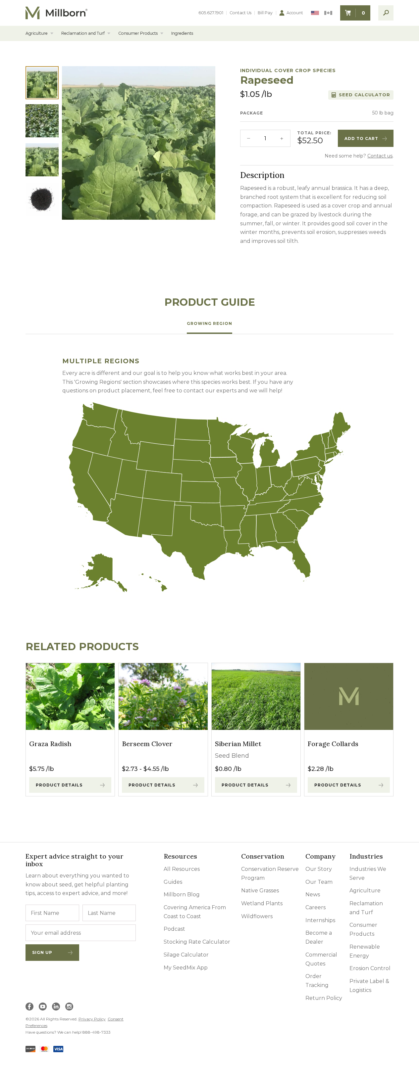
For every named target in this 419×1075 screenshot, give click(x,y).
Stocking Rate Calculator (197, 942)
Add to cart (361, 138)
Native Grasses (260, 890)
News (312, 894)
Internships (320, 920)
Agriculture (37, 33)
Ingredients (182, 33)
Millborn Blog (182, 894)
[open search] (385, 13)
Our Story (318, 869)
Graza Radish (50, 743)
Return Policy (323, 998)
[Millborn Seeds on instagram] (69, 1006)
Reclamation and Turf (83, 33)
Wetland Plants (262, 903)
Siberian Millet (238, 743)
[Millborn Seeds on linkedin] (56, 1006)
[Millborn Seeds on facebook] (29, 1006)
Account (295, 12)
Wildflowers (257, 916)
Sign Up (42, 952)
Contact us (380, 156)
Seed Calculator (364, 94)
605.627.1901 (210, 13)
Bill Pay (265, 13)
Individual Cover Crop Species (288, 70)
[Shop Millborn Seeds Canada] (328, 13)
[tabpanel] (209, 475)
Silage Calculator (186, 955)
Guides (173, 882)
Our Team (319, 882)
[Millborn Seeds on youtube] (43, 1006)
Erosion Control (370, 968)
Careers (315, 907)
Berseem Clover (147, 743)
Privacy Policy (92, 1018)
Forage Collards (333, 743)
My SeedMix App (186, 967)
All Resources (182, 869)
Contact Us (240, 13)
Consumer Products (138, 33)
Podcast (174, 929)
